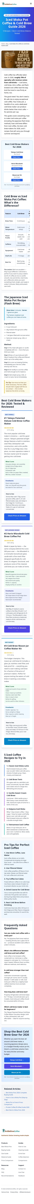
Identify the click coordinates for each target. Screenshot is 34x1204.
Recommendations (7, 1176)
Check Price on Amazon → (17, 517)
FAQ (2, 1172)
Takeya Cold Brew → (17, 1060)
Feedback (21, 1176)
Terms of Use (5, 1192)
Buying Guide (5, 1150)
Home (3, 44)
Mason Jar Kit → (17, 1072)
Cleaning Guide (23, 1150)
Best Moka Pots (6, 1146)
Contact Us (22, 1169)
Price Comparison (7, 1160)
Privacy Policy (14, 1192)
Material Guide (6, 1157)
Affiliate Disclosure (25, 1192)
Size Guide (4, 1153)
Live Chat (21, 1172)
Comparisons (22, 1160)
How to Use (22, 1146)
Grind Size (21, 1153)
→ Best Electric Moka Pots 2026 (14, 1110)
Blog (7, 44)
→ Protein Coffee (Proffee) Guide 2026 (16, 1107)
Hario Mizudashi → (17, 1066)
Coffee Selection (23, 1157)
